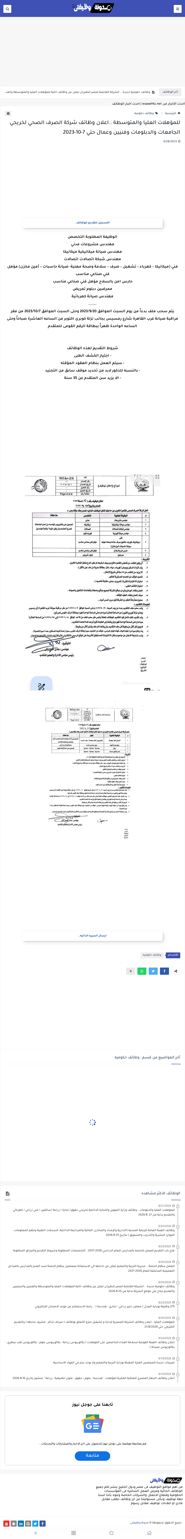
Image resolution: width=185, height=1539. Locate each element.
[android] (14, 1524)
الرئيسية (170, 113)
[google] (28, 1524)
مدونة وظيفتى (139, 1523)
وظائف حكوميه (144, 113)
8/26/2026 (164, 1262)
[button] (164, 971)
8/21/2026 (164, 1206)
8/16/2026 (164, 1374)
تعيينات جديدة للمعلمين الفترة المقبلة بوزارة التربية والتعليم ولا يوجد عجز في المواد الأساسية (114, 1363)
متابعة (92, 1456)
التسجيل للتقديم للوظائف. (92, 223)
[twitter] (35, 1524)
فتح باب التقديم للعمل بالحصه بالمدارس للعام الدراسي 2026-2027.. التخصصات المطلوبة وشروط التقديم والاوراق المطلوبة (94, 1250)
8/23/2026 (164, 1246)
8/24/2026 (164, 1338)
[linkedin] (21, 1524)
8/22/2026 (164, 1302)
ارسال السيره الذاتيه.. (92, 936)
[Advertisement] (92, 51)
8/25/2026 (164, 1226)
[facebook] (42, 1524)
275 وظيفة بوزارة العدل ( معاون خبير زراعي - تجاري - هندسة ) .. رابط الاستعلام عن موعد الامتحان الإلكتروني (105, 1306)
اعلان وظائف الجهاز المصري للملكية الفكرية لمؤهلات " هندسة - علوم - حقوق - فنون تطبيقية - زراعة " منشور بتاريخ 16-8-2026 (94, 1378)
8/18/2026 (164, 1358)
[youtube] (6, 1524)
